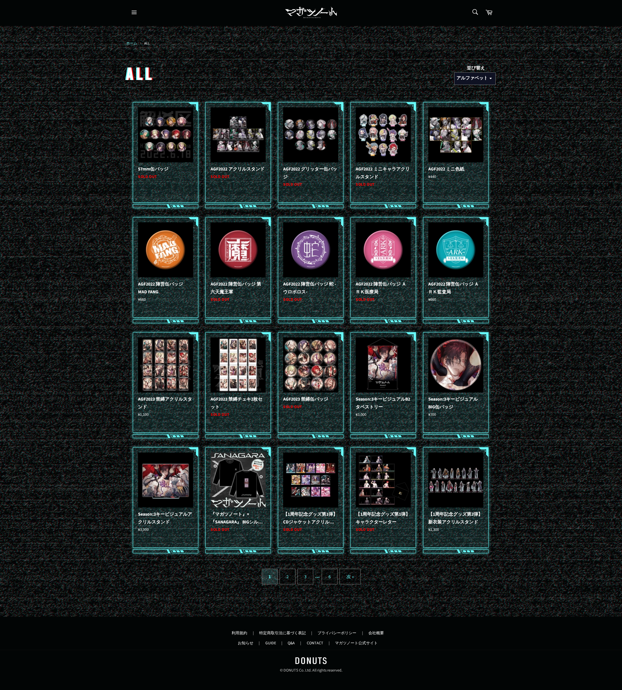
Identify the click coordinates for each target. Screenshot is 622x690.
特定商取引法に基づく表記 (282, 633)
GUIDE (270, 643)
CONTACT (315, 643)
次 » (350, 577)
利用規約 (239, 633)
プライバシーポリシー (336, 633)
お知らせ (245, 643)
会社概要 (376, 633)
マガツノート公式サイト (356, 643)
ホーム (131, 43)
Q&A (291, 643)
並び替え (476, 68)
